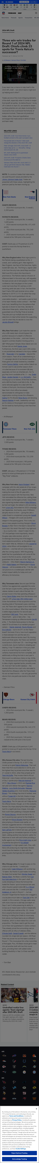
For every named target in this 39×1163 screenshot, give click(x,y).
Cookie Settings (21, 1149)
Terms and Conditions (16, 1116)
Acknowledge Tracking (19, 1159)
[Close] (36, 1108)
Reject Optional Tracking (19, 1153)
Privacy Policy (17, 1120)
